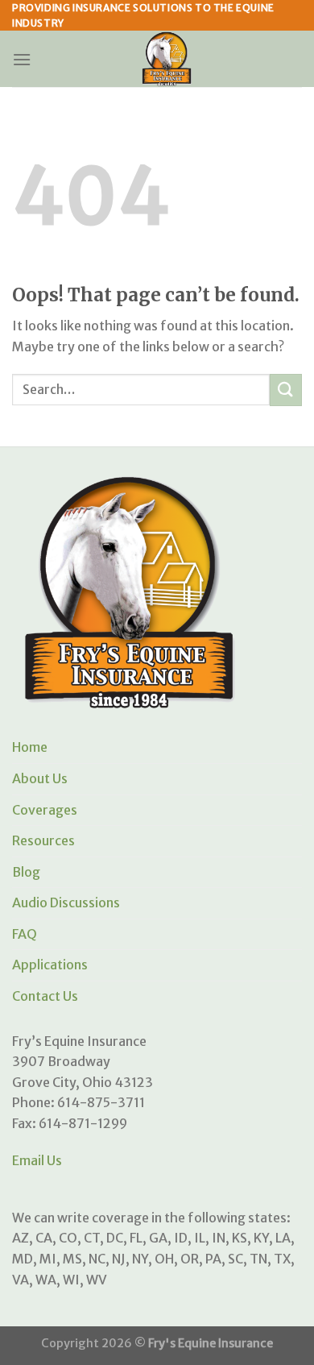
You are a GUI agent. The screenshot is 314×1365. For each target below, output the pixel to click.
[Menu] (21, 59)
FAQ (24, 934)
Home (30, 747)
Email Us (37, 1160)
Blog (26, 872)
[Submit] (286, 389)
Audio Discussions (66, 902)
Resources (43, 840)
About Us (40, 778)
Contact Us (45, 996)
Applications (50, 964)
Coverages (44, 810)
